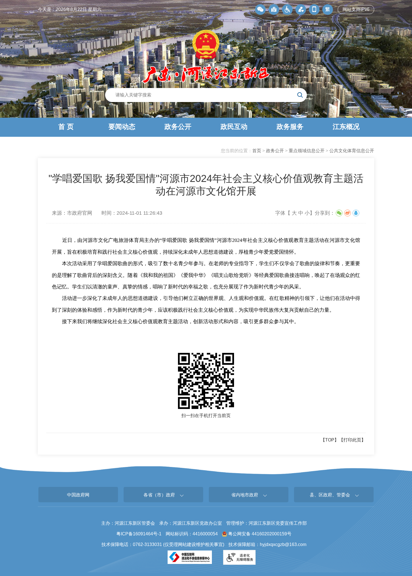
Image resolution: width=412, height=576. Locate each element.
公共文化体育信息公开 (351, 150)
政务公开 (275, 150)
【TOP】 (330, 440)
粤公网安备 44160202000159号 (259, 533)
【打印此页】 (352, 440)
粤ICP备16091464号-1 (138, 533)
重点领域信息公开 (307, 150)
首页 (256, 150)
